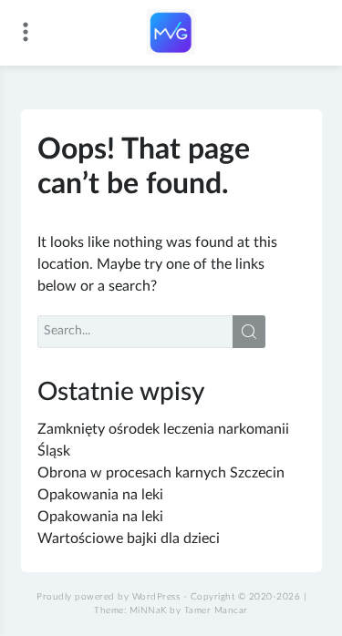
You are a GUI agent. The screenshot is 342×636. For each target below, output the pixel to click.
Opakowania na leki (100, 494)
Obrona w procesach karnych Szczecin (161, 473)
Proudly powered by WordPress (108, 596)
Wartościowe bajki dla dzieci (128, 538)
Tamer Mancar (216, 610)
